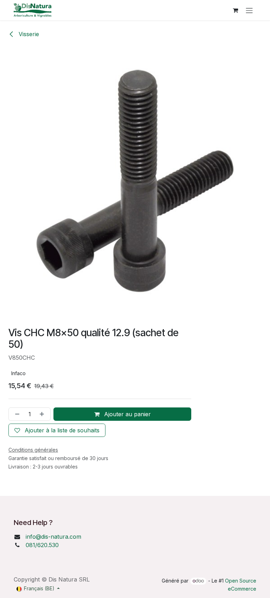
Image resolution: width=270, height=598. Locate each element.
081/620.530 (42, 545)
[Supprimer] (16, 414)
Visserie (28, 34)
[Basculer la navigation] (249, 10)
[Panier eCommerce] (235, 10)
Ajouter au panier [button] (126, 414)
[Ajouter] (43, 414)
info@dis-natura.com (53, 536)
